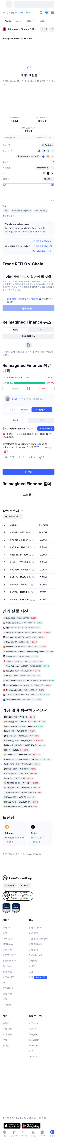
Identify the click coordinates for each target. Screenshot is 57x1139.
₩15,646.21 (23, 764)
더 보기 (51, 377)
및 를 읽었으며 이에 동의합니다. (30, 300)
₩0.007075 (23, 788)
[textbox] (32, 401)
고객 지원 (7, 1034)
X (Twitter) (33, 1023)
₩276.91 (21, 773)
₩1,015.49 (19, 778)
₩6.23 (21, 806)
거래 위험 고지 (33, 299)
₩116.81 (22, 783)
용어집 (6, 1045)
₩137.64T (19, 13)
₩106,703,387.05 (26, 721)
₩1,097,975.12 (23, 754)
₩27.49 (24, 726)
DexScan (7, 966)
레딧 (30, 1050)
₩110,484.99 (25, 745)
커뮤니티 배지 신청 (43, 251)
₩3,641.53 (28, 759)
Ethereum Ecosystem (21, 210)
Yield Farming (41, 210)
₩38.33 (20, 797)
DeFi (6, 210)
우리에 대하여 (35, 927)
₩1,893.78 (20, 731)
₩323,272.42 (23, 792)
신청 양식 (7, 1028)
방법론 (31, 966)
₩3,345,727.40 (24, 740)
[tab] (15, 330)
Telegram (33, 1034)
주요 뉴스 (7, 949)
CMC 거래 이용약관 (15, 299)
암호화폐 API (9, 960)
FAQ (5, 1039)
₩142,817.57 (22, 736)
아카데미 (7, 927)
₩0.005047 (22, 802)
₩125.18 (17, 750)
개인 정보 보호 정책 (38, 938)
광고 (5, 933)
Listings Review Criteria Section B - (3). (25, 231)
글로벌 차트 (8, 977)
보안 (30, 971)
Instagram (33, 1039)
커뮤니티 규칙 (35, 955)
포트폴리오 (8, 988)
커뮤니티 (32, 1028)
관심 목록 (7, 993)
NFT (5, 982)
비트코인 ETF (9, 955)
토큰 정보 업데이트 (43, 241)
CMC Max (8, 944)
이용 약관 (33, 933)
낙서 (5, 999)
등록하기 (7, 1023)
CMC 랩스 (8, 938)
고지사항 (32, 960)
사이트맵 (7, 1004)
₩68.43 (20, 717)
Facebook (33, 1045)
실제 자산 (7, 971)
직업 (30, 977)
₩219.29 (21, 769)
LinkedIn (32, 1056)
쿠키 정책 (33, 949)
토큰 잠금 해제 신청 (43, 246)
